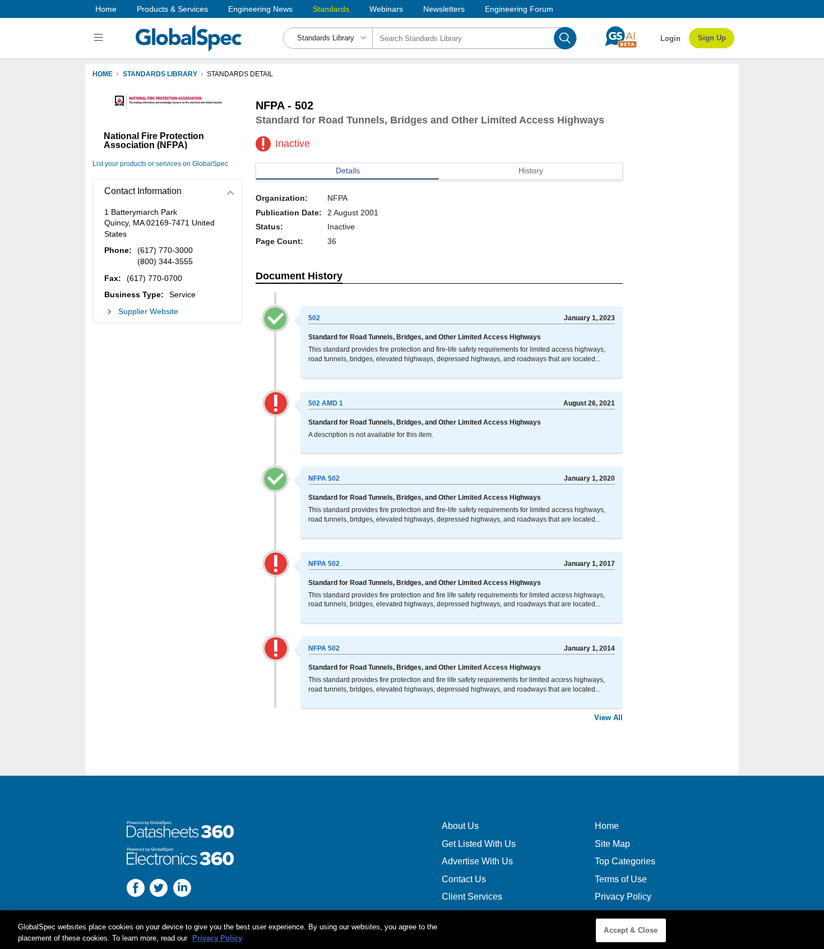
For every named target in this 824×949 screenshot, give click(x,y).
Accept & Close (631, 930)
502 (314, 318)
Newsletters (444, 8)
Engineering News (260, 8)
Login (670, 38)
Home (106, 8)
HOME (102, 74)
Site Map (612, 844)
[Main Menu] (100, 38)
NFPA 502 (324, 478)
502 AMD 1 (325, 403)
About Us (460, 826)
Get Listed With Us (479, 844)
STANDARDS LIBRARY (160, 74)
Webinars (386, 8)
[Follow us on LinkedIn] (182, 889)
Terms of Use (621, 879)
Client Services (472, 896)
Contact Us (464, 879)
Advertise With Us (477, 861)
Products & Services (172, 8)
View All (608, 717)
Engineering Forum (519, 8)
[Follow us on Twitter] (159, 889)
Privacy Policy (623, 896)
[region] (412, 929)
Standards (331, 8)
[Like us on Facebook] (136, 889)
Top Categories (625, 861)
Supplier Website (148, 311)
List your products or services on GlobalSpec (160, 164)
